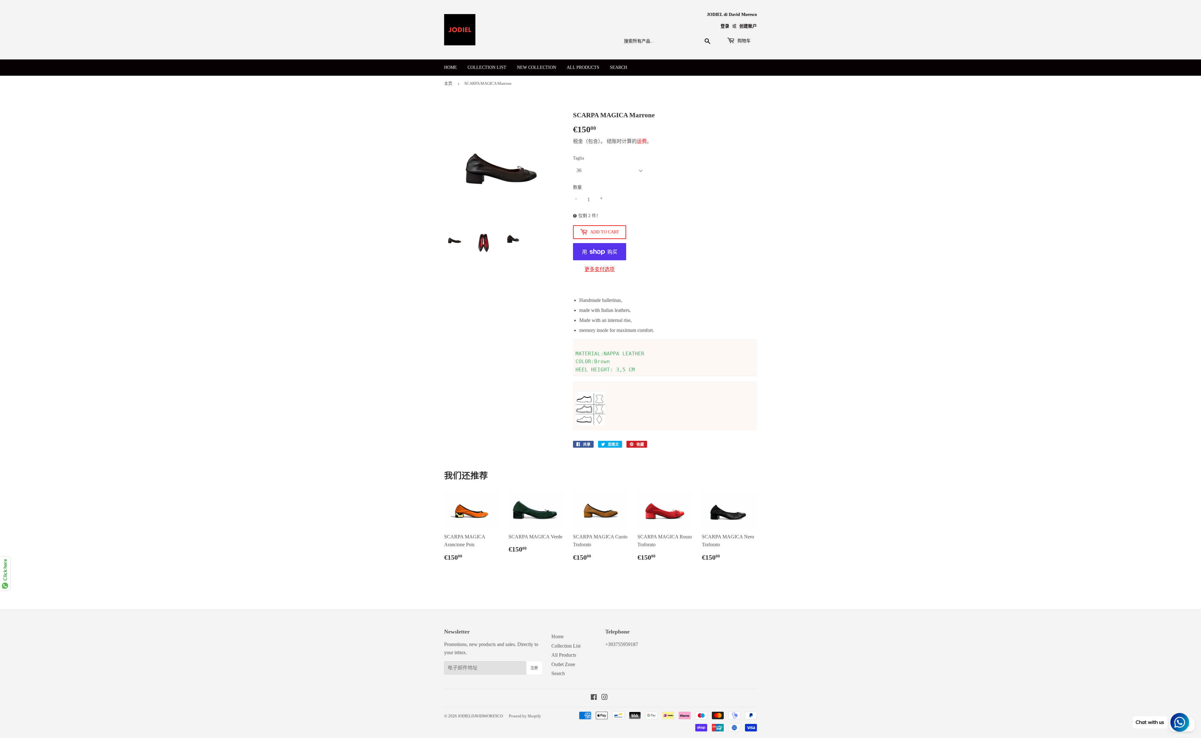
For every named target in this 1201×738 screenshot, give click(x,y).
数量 (577, 187)
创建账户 (748, 26)
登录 (725, 26)
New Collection (536, 67)
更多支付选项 (600, 269)
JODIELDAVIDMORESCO (480, 716)
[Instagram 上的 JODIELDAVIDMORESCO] (604, 697)
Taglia (578, 158)
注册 (534, 668)
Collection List (487, 67)
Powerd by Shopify (525, 716)
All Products (583, 67)
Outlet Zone (563, 664)
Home (450, 67)
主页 (448, 83)
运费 (642, 141)
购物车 (743, 40)
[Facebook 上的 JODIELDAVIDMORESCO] (593, 697)
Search (618, 67)
